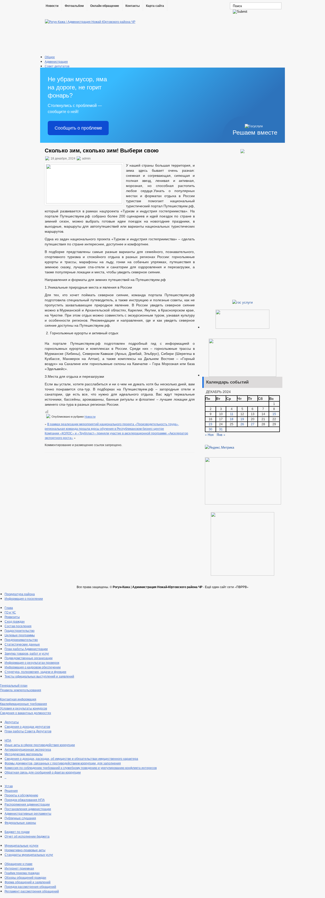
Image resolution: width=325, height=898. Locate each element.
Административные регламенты (28, 813)
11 (231, 414)
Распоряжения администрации (27, 804)
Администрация (56, 61)
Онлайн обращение (104, 6)
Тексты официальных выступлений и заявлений (39, 676)
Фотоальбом (74, 6)
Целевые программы (20, 635)
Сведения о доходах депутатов (27, 726)
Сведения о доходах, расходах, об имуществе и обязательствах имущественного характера (71, 758)
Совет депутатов (57, 66)
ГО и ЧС (10, 612)
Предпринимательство (21, 639)
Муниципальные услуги (21, 845)
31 (221, 429)
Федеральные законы (20, 822)
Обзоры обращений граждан (25, 877)
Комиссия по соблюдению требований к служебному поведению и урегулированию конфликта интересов (81, 767)
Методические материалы (24, 754)
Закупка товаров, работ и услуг (27, 653)
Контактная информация (18, 699)
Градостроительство (20, 630)
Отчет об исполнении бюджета (27, 836)
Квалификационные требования (23, 703)
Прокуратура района (20, 594)
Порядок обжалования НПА (25, 799)
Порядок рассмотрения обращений (30, 886)
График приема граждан (22, 873)
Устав (9, 786)
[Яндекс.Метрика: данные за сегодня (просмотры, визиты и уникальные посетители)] (219, 447)
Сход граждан (15, 621)
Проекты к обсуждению (21, 795)
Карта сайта (155, 6)
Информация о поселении (24, 598)
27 (252, 424)
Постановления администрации (28, 809)
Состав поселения (18, 626)
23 (210, 424)
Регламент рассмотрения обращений (32, 891)
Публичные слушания (20, 818)
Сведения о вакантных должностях (25, 713)
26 (242, 424)
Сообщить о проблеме (78, 128)
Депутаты (12, 722)
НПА (8, 740)
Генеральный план (13, 685)
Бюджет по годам (17, 831)
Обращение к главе (18, 863)
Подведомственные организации (29, 658)
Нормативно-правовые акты (25, 850)
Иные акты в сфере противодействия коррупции (40, 745)
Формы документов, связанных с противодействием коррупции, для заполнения (63, 763)
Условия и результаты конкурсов (23, 708)
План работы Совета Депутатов (28, 731)
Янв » (221, 434)
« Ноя (209, 434)
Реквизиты (12, 617)
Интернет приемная (19, 868)
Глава (9, 607)
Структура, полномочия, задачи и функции (35, 671)
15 (274, 414)
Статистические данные (22, 644)
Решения (11, 790)
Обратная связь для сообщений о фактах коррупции (43, 772)
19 (242, 419)
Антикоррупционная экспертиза (28, 749)
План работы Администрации (26, 649)
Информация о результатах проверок (32, 662)
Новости (52, 6)
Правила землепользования (20, 690)
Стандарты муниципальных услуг (29, 854)
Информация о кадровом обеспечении (33, 667)
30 (210, 429)
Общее (50, 57)
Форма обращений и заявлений (28, 882)
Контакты (132, 6)
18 (231, 419)
